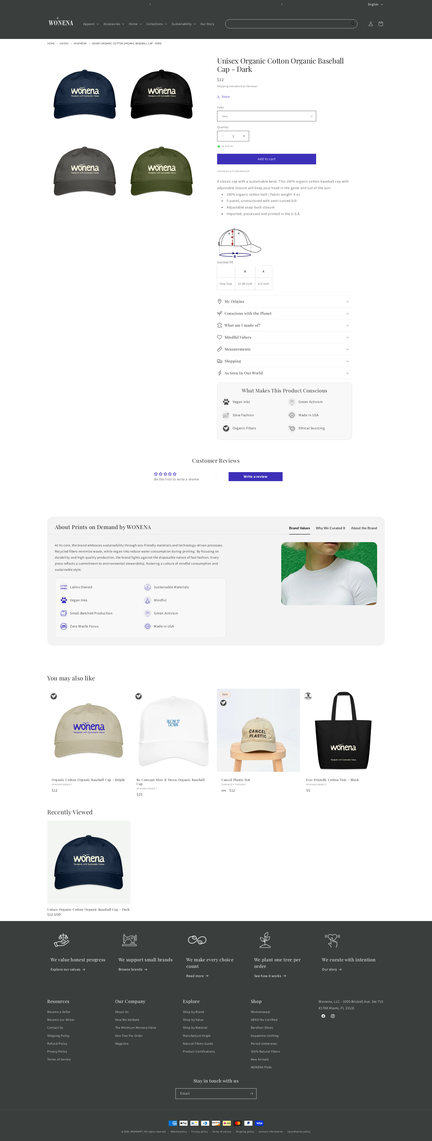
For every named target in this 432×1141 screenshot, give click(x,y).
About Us (122, 1012)
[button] (91, 24)
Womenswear (260, 1012)
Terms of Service (59, 1059)
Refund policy (179, 1131)
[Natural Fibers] (308, 696)
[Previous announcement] (150, 4)
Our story (329, 969)
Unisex (64, 43)
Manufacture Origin (197, 1036)
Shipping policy (245, 1131)
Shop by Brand (193, 1012)
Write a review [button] (255, 476)
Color (220, 107)
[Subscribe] (251, 1093)
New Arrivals (260, 1059)
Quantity (222, 127)
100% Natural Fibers (265, 1051)
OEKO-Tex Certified (264, 1020)
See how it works (267, 975)
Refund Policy (57, 1043)
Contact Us (55, 1028)
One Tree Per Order (129, 1036)
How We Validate (127, 1020)
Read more (195, 975)
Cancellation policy (299, 1131)
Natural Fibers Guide (198, 1043)
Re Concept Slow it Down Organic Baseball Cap (171, 782)
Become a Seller (59, 1012)
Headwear (80, 43)
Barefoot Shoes (262, 1028)
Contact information (271, 1131)
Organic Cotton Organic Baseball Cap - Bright (88, 780)
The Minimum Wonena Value (135, 1028)
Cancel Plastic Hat (235, 780)
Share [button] (226, 97)
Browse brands (131, 969)
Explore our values (66, 969)
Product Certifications (199, 1051)
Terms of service (221, 1131)
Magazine (122, 1043)
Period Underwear (264, 1043)
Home (51, 43)
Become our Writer (60, 1020)
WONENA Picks (261, 1067)
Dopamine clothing (265, 1036)
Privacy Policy (57, 1051)
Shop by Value (193, 1020)
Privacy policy (199, 1131)
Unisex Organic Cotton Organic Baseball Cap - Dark (127, 43)
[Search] (353, 24)
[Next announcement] (282, 4)
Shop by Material (195, 1028)
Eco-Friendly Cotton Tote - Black (332, 780)
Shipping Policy (58, 1036)
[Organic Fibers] (54, 696)
